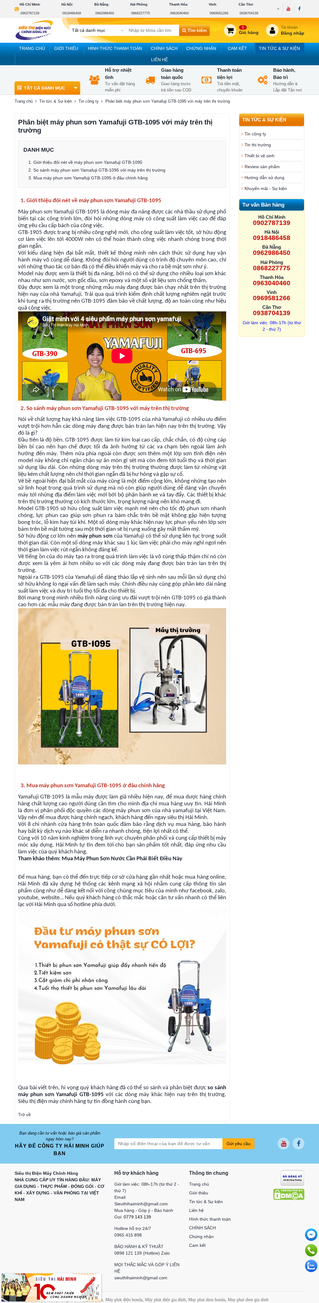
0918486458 (71, 13)
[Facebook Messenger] (311, 1234)
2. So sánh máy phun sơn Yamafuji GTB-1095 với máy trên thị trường (96, 170)
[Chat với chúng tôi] (311, 1266)
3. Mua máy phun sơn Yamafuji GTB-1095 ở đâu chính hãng (88, 177)
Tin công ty (89, 101)
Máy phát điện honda (123, 1299)
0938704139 (249, 13)
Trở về (24, 1114)
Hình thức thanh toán (115, 48)
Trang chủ (32, 48)
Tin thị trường (258, 144)
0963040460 (179, 13)
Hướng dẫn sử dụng (264, 177)
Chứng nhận (201, 48)
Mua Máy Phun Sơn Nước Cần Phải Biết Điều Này (122, 859)
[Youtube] (288, 8)
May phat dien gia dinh (248, 1299)
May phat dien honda (206, 1299)
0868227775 (140, 13)
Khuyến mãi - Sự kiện (266, 188)
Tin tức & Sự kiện (279, 48)
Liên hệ (159, 59)
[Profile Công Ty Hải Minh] (51, 1287)
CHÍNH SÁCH (164, 48)
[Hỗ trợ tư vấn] (311, 1250)
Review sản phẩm (262, 166)
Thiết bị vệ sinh (259, 155)
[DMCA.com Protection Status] (288, 1193)
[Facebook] (299, 8)
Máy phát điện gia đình (165, 1299)
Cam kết (237, 48)
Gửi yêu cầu (238, 1143)
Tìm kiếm (196, 30)
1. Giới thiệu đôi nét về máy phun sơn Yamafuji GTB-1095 (85, 162)
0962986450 (104, 13)
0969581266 (219, 13)
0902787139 (30, 13)
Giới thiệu (66, 48)
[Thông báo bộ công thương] (292, 1177)
